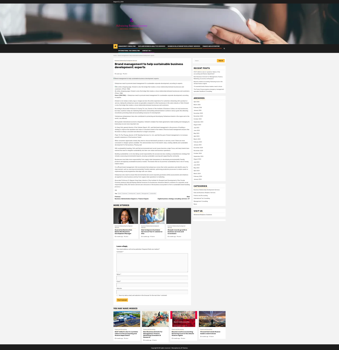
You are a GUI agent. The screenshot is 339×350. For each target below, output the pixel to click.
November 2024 (198, 150)
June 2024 (197, 165)
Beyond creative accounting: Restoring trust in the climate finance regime (183, 333)
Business (125, 193)
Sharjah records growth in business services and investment (177, 231)
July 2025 (196, 127)
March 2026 (197, 104)
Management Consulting (127, 46)
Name (119, 274)
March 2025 (197, 139)
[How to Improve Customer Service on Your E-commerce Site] (152, 216)
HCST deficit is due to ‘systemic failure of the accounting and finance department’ (126, 333)
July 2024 (196, 162)
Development (132, 193)
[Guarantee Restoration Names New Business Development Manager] (125, 216)
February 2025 (198, 142)
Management (145, 193)
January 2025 (197, 145)
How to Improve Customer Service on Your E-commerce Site (151, 231)
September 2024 (198, 156)
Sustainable (153, 193)
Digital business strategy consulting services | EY (174, 198)
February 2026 (198, 107)
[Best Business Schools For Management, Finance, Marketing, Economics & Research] (155, 319)
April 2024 (196, 170)
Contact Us (146, 50)
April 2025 (196, 136)
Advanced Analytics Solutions (203, 214)
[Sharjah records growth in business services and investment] (178, 216)
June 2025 (197, 130)
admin (125, 73)
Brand (119, 193)
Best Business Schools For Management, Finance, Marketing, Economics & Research (152, 334)
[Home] (115, 46)
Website (119, 288)
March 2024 (197, 173)
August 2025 (197, 124)
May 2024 (196, 168)
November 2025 (198, 116)
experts (138, 193)
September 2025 (198, 122)
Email (119, 281)
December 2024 (198, 147)
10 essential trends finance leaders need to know (208, 86)
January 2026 (197, 110)
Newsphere (175, 348)
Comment (120, 252)
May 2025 (196, 133)
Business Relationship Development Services (184, 46)
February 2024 (198, 176)
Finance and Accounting (211, 46)
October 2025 (198, 119)
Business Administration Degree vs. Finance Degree (131, 198)
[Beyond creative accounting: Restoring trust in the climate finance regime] (183, 319)
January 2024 (197, 179)
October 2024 (198, 153)
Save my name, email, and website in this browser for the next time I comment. (143, 295)
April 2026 (196, 102)
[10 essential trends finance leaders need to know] (212, 319)
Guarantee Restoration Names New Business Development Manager (123, 231)
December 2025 (198, 113)
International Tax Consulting (129, 50)
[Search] (224, 48)
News (195, 204)
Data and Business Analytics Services (151, 46)
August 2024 (197, 159)
